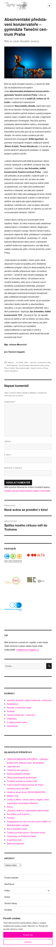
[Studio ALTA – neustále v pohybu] (36, 562)
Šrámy (10, 806)
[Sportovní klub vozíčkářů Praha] (13, 608)
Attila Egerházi (12, 365)
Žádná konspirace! (15, 843)
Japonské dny (13, 766)
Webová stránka (13, 468)
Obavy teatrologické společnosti (21, 777)
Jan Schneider (24, 365)
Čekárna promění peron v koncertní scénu (26, 832)
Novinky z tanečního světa (40, 362)
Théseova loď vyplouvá (17, 770)
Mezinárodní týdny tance (39, 365)
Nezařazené (12, 703)
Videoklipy (12, 718)
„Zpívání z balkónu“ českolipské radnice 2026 (28, 810)
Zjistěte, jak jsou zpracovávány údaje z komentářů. (27, 490)
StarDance (9, 884)
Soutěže (11, 711)
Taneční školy (10, 903)
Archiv (7, 896)
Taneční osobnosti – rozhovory (21, 714)
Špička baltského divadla (18, 773)
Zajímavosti (12, 725)
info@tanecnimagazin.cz (27, 649)
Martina (11, 362)
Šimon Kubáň (9, 368)
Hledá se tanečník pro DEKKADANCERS (26, 792)
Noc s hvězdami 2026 (17, 828)
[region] (28, 930)
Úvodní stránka (11, 877)
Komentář (10, 402)
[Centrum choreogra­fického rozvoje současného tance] (36, 585)
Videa (7, 890)
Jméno (8, 441)
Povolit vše (28, 934)
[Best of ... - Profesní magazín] (13, 585)
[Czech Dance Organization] (13, 562)
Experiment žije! (14, 839)
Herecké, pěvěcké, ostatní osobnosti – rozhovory (29, 700)
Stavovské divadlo (22, 368)
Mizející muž (12, 795)
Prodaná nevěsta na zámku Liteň (22, 781)
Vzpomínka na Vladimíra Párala (21, 836)
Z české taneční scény (17, 722)
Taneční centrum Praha (39, 368)
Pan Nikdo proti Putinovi (18, 814)
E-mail (8, 454)
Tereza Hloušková (11, 371)
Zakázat (28, 942)
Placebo (11, 817)
